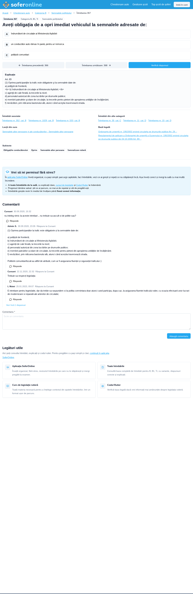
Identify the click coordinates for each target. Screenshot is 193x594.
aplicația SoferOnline (17, 177)
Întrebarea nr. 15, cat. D (160, 120)
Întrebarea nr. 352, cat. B (14, 120)
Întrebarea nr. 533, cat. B (68, 120)
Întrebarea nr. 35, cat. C (109, 120)
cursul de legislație (64, 185)
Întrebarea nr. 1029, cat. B (41, 120)
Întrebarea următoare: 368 (94, 65)
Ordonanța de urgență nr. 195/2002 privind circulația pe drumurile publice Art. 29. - (137, 131)
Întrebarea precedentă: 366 (35, 65)
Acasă (5, 13)
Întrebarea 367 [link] (84, 13)
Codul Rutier (82, 185)
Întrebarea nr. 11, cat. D (134, 120)
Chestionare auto (21, 13)
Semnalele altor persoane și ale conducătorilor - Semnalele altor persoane (37, 131)
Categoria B (40, 13)
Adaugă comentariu (178, 336)
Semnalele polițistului (61, 13)
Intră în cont (182, 5)
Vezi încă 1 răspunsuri (16, 305)
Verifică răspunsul (159, 65)
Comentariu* (8, 312)
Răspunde (14, 221)
